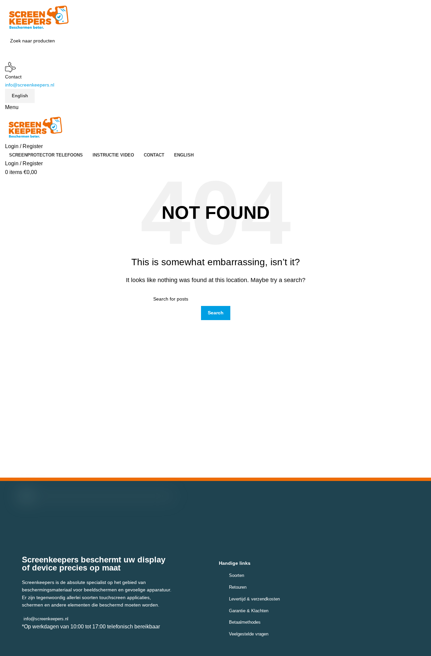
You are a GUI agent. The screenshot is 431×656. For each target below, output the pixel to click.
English (20, 95)
